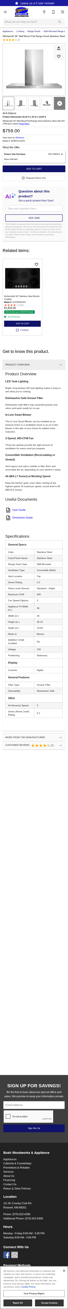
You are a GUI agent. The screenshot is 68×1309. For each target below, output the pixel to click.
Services (8, 1171)
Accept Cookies (49, 1303)
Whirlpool (20, 138)
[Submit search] (59, 22)
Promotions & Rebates (16, 1167)
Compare (24, 330)
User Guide (19, 510)
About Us (8, 1176)
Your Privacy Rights (34, 1293)
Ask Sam (34, 218)
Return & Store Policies (17, 1188)
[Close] (64, 1270)
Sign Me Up (34, 1128)
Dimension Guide (22, 517)
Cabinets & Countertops (17, 1163)
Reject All (18, 1303)
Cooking (20, 31)
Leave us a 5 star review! (37, 3)
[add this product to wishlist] (58, 56)
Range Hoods (34, 31)
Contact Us (9, 1184)
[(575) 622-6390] (53, 12)
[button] (5, 12)
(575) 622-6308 (34, 1218)
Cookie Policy (28, 1287)
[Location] (44, 12)
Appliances (8, 31)
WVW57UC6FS (18, 141)
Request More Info (36, 178)
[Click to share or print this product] (58, 48)
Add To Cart (34, 168)
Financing (9, 1180)
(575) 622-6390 (21, 1214)
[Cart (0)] (63, 12)
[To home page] (21, 12)
